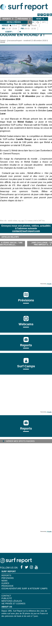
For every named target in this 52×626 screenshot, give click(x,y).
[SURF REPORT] (16, 562)
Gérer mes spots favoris (20, 441)
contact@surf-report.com (26, 231)
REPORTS (6, 575)
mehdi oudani (12, 221)
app (22, 221)
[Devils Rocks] (20, 32)
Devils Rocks (14, 22)
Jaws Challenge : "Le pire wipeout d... (41, 244)
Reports (26, 345)
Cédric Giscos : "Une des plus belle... (11, 244)
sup (19, 221)
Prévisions (7, 578)
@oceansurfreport (14, 41)
